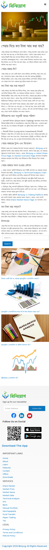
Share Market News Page (22, 200)
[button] (45, 4)
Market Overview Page (24, 156)
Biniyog (39, 148)
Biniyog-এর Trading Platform (30, 195)
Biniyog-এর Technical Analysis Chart (30, 172)
